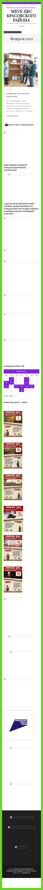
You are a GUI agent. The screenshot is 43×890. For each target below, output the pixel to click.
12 (26, 383)
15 (6, 386)
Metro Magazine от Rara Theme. (25, 871)
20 (32, 386)
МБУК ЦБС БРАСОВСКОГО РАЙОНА (21, 15)
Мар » (11, 396)
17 (16, 386)
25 (21, 390)
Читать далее (12, 116)
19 (26, 386)
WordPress (26, 873)
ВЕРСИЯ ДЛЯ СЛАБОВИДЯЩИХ (21, 125)
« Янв (6, 396)
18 (21, 386)
